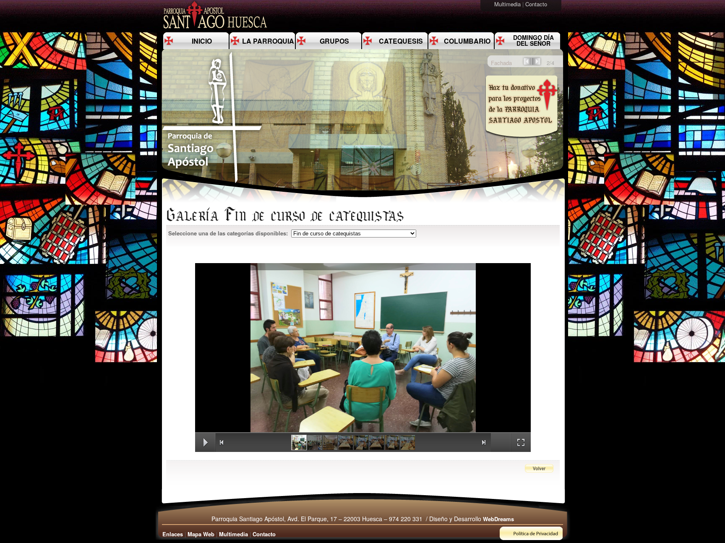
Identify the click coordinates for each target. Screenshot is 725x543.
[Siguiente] (537, 64)
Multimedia (508, 4)
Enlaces (172, 534)
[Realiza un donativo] (521, 144)
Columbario (467, 41)
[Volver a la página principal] (212, 183)
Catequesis (401, 41)
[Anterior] (527, 64)
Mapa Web (201, 534)
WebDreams (498, 519)
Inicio (202, 41)
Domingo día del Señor (533, 40)
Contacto (537, 4)
